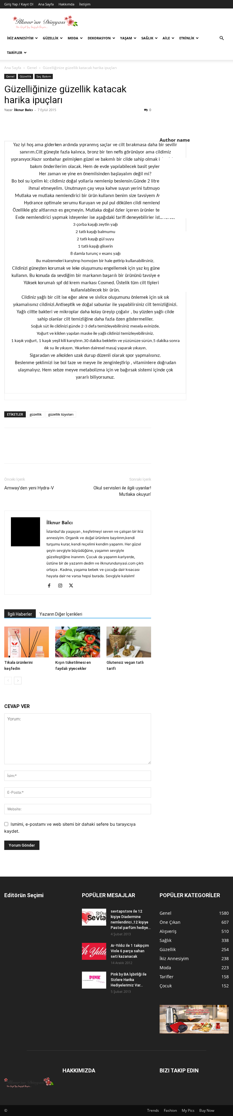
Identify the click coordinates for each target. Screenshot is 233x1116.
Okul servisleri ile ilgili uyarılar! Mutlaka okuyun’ (122, 491)
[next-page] (18, 680)
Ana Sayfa (46, 4)
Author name (175, 140)
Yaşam (126, 38)
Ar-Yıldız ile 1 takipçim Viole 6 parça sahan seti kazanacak (130, 951)
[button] (221, 38)
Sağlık (147, 38)
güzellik (36, 414)
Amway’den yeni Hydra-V (29, 488)
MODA (73, 38)
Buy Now (206, 1110)
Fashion (170, 1110)
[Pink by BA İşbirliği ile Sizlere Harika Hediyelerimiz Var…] (94, 980)
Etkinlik (186, 38)
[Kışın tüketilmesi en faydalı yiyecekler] (77, 642)
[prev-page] (8, 680)
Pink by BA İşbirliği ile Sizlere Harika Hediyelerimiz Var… (129, 979)
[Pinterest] (38, 123)
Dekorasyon (99, 38)
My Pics (188, 1110)
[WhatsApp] (52, 123)
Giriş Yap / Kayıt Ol (18, 4)
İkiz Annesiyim (20, 38)
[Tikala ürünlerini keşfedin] (26, 642)
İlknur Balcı (23, 109)
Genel (32, 67)
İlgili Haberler (20, 614)
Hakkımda (66, 4)
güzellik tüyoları (60, 414)
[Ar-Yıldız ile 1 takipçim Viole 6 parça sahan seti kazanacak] (94, 951)
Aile (166, 38)
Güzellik (50, 38)
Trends (153, 1110)
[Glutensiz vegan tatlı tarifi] (128, 642)
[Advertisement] (196, 188)
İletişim (84, 4)
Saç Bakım (43, 76)
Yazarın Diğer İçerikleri (60, 614)
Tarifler (14, 52)
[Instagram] (62, 586)
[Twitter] (24, 123)
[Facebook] (10, 123)
